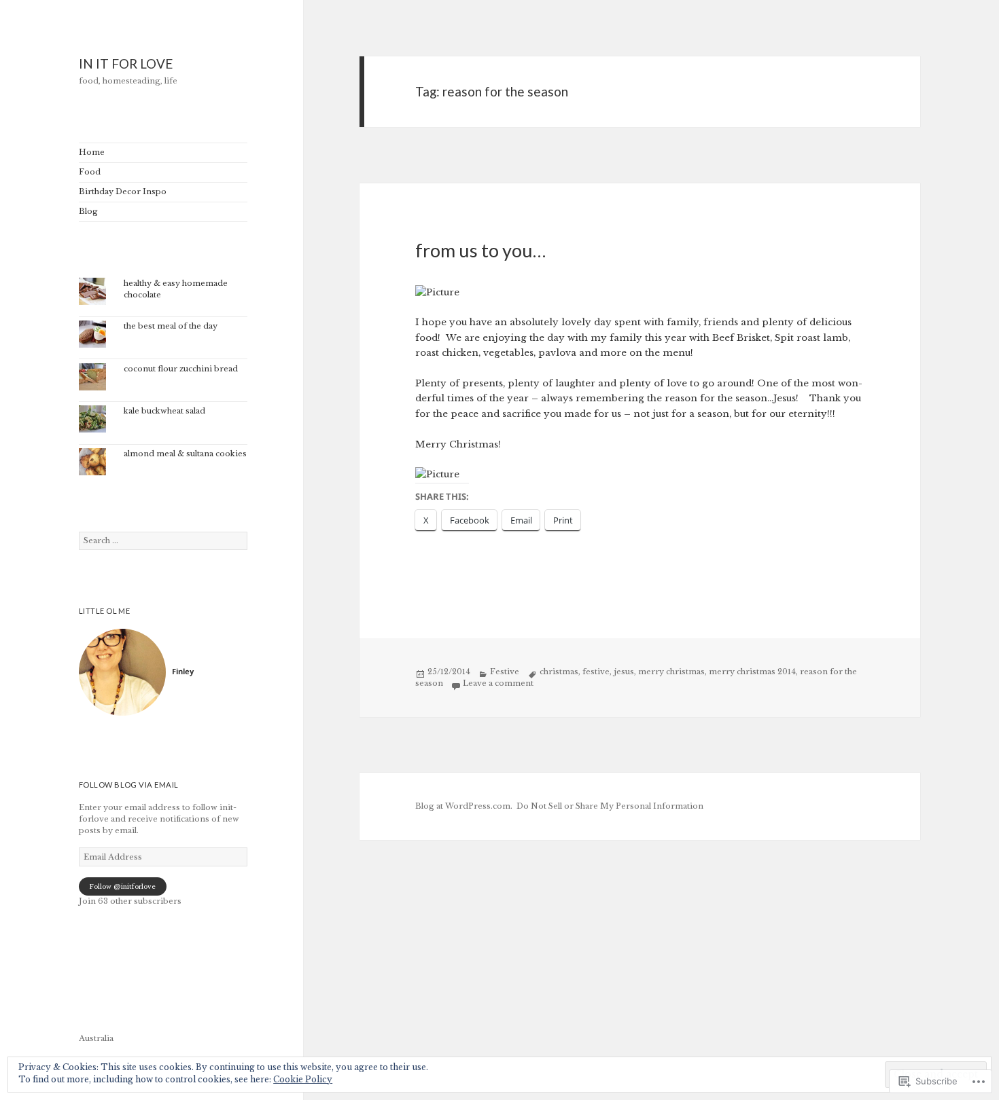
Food (90, 172)
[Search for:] (163, 540)
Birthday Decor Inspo (122, 191)
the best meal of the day (170, 326)
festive (596, 671)
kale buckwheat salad (164, 411)
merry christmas (671, 671)
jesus (624, 671)
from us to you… (480, 250)
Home (92, 152)
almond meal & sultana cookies (185, 453)
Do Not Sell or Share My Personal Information (609, 806)
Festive (504, 671)
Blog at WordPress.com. (463, 806)
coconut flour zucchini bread (181, 368)
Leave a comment (498, 683)
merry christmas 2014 (752, 671)
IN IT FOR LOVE (126, 63)
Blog (88, 211)
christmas (559, 671)
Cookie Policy (302, 1079)
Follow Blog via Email (128, 784)
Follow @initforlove (122, 886)
